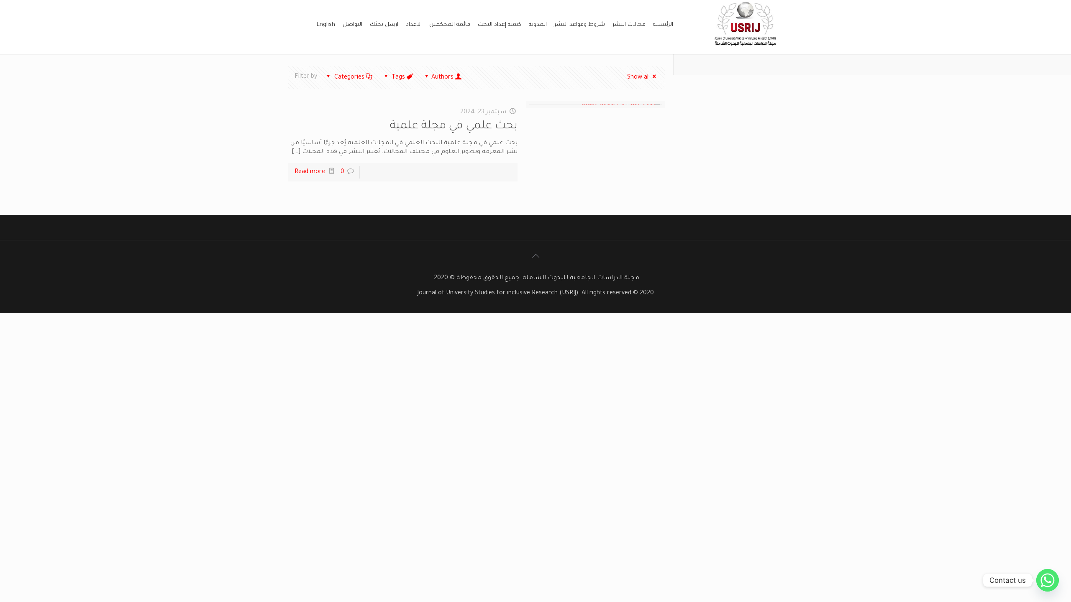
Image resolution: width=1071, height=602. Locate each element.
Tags (398, 77)
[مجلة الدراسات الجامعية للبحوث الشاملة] (746, 49)
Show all (638, 77)
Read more (310, 172)
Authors (442, 77)
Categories (349, 77)
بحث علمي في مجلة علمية (454, 126)
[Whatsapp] (1047, 580)
